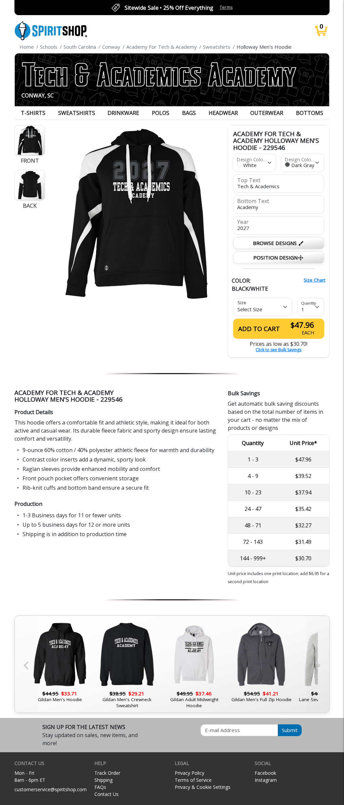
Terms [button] (226, 7)
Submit (290, 730)
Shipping (103, 780)
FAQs (100, 787)
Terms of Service (193, 780)
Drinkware (123, 113)
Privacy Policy (189, 773)
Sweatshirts (76, 113)
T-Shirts (33, 113)
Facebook (265, 773)
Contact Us (106, 794)
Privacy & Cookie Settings (202, 787)
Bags (189, 113)
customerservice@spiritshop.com (50, 789)
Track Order (107, 773)
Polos (160, 113)
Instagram (266, 780)
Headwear (223, 113)
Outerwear (266, 113)
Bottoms (309, 113)
